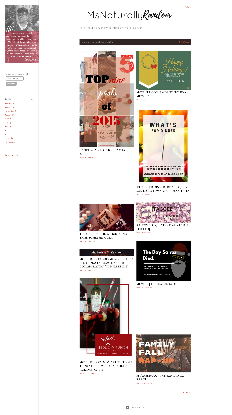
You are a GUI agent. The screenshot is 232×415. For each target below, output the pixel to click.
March (8, 138)
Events (107, 28)
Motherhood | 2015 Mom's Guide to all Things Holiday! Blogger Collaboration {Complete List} (106, 262)
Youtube (98, 28)
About (90, 28)
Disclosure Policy (122, 28)
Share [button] (81, 157)
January (9, 103)
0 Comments (90, 157)
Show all (184, 42)
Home (82, 28)
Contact (137, 28)
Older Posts (184, 393)
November (10, 111)
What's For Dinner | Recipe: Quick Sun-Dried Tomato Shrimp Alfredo (163, 189)
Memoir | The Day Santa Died (158, 284)
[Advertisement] (107, 181)
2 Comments (146, 100)
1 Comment (146, 233)
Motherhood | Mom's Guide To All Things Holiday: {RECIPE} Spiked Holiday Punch (106, 365)
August (9, 119)
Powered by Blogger (137, 407)
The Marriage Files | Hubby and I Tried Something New (104, 235)
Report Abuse (11, 155)
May (7, 123)
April (8, 134)
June (8, 126)
